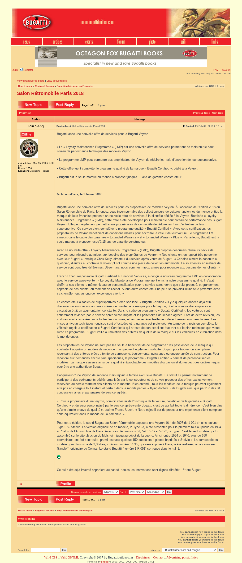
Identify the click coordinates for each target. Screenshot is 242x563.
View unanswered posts (30, 80)
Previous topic (201, 113)
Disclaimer (143, 557)
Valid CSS (50, 557)
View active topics (57, 80)
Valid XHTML (69, 557)
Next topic (218, 113)
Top (20, 484)
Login (15, 69)
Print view (25, 113)
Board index (25, 86)
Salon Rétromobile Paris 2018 (50, 93)
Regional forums (44, 86)
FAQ (216, 69)
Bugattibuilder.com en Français (75, 86)
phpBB (105, 561)
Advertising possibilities (182, 557)
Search (225, 69)
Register (28, 69)
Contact (158, 557)
